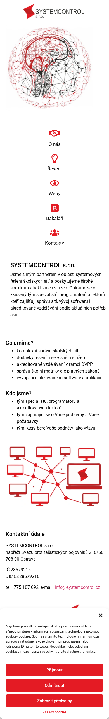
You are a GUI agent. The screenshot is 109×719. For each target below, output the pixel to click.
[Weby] (54, 183)
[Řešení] (54, 158)
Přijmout (54, 670)
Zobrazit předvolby (54, 700)
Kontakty (54, 243)
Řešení (54, 169)
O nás (55, 144)
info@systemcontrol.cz (77, 587)
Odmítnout (54, 685)
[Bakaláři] (54, 208)
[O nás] (54, 133)
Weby (54, 193)
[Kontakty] (54, 232)
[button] (100, 615)
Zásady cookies (54, 712)
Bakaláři (54, 218)
